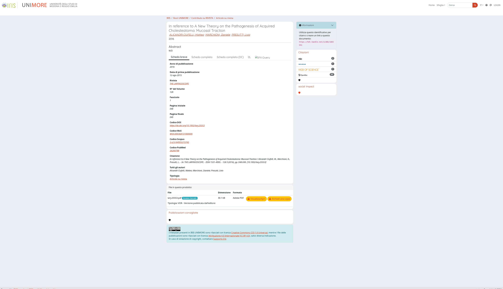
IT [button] (481, 5)
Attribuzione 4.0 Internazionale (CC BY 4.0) (229, 235)
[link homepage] (10, 5)
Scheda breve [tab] (179, 57)
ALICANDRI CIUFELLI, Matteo (186, 34)
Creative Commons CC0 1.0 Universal (249, 232)
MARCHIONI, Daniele (217, 34)
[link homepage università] (50, 5)
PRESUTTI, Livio (240, 34)
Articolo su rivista (224, 18)
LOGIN (497, 5)
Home (432, 5)
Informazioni (307, 25)
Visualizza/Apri (257, 198)
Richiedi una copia (280, 198)
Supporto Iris (219, 238)
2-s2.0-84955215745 (179, 142)
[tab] (249, 57)
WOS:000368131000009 (181, 133)
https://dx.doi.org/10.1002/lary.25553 (187, 125)
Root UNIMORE (180, 18)
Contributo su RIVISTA (202, 18)
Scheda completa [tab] (202, 57)
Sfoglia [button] (440, 5)
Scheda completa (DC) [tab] (230, 57)
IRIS (168, 18)
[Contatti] (491, 5)
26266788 (174, 150)
